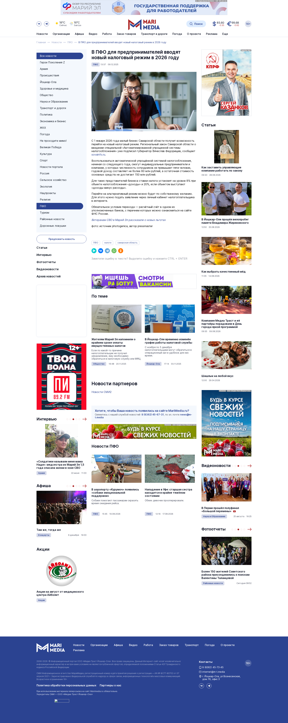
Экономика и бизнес (53, 121)
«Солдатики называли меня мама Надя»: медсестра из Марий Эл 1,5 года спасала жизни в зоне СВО (60, 464)
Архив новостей (48, 276)
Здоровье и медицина (54, 88)
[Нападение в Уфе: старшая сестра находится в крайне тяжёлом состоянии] (170, 468)
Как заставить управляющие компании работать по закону (222, 169)
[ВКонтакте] (100, 250)
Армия (44, 69)
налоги (107, 242)
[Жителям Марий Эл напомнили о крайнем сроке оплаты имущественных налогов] (117, 318)
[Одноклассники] (120, 250)
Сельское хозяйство (53, 180)
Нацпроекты (48, 193)
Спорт (44, 160)
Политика (46, 114)
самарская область (128, 242)
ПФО (43, 206)
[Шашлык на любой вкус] (227, 355)
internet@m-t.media (213, 671)
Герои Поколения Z (52, 62)
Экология (46, 186)
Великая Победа (50, 147)
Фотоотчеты (46, 262)
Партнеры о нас (110, 685)
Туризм (44, 212)
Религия (45, 199)
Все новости (48, 56)
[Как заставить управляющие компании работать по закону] (227, 146)
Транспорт (192, 645)
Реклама (78, 650)
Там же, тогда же (48, 529)
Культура (46, 154)
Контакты (205, 661)
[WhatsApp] (114, 250)
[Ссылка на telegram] (46, 23)
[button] (84, 419)
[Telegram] (107, 250)
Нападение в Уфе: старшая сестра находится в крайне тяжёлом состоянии (168, 492)
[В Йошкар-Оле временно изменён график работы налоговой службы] (170, 318)
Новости (42, 34)
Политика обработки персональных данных (66, 685)
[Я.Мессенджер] (94, 250)
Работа (107, 34)
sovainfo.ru (98, 154)
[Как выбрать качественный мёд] (227, 251)
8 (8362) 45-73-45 (213, 667)
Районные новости (52, 219)
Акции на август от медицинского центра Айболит (60, 593)
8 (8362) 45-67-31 (153, 414)
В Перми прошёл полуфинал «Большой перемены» (220, 509)
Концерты (43, 535)
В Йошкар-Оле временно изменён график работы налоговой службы (168, 341)
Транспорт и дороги (53, 108)
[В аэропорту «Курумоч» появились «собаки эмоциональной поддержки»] (117, 468)
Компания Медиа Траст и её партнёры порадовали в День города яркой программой (222, 324)
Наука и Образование (54, 101)
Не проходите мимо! (53, 140)
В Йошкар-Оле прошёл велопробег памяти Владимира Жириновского (225, 221)
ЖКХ (43, 127)
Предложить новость (61, 239)
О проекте (228, 645)
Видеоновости (47, 269)
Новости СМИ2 (102, 392)
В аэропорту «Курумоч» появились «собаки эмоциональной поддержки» (115, 492)
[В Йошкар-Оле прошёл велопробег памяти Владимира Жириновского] (227, 198)
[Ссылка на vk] (39, 23)
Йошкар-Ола (48, 82)
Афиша (43, 485)
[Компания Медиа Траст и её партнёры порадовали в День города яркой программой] (227, 300)
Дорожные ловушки (53, 225)
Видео (93, 34)
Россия (44, 173)
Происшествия (49, 75)
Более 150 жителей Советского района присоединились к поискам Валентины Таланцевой (226, 574)
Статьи (41, 247)
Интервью (44, 255)
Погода (45, 134)
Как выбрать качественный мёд (224, 271)
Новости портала (51, 167)
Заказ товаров (168, 645)
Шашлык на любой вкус (218, 376)
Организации (99, 645)
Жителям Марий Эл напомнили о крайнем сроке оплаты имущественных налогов (114, 342)
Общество (46, 95)
